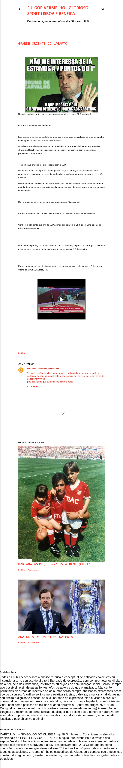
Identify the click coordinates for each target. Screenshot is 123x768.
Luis (29, 368)
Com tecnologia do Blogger (63, 661)
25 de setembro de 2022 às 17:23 (45, 368)
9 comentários (34, 570)
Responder (32, 386)
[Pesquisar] (103, 8)
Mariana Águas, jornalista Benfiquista (54, 564)
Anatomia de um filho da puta (45, 637)
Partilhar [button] (22, 353)
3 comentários (34, 642)
